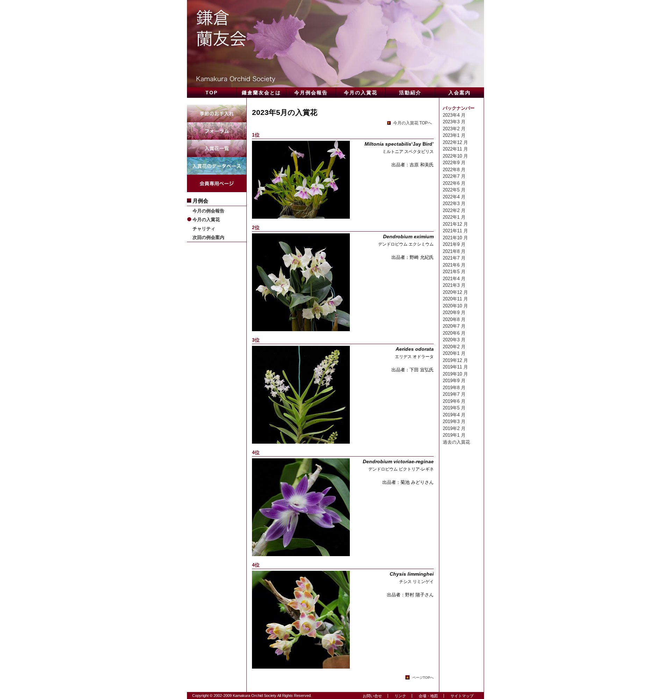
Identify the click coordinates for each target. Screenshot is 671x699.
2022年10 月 (455, 156)
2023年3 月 (454, 121)
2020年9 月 (454, 312)
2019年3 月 (454, 421)
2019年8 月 (454, 387)
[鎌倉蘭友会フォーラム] (216, 125)
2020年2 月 (454, 346)
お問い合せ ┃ (374, 696)
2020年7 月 (454, 326)
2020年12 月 (455, 292)
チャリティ (204, 228)
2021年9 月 (454, 244)
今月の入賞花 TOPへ (412, 123)
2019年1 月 (454, 435)
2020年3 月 (454, 339)
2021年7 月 (454, 258)
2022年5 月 (454, 189)
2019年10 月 (455, 374)
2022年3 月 (454, 203)
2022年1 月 (454, 217)
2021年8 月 (454, 251)
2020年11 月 (455, 298)
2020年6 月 (454, 333)
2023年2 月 (454, 128)
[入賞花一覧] (216, 143)
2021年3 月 (454, 285)
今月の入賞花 (206, 219)
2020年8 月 (454, 319)
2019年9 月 (454, 380)
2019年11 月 (455, 367)
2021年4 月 (454, 278)
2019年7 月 (454, 394)
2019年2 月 (454, 428)
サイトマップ (460, 696)
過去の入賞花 (456, 442)
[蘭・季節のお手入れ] (216, 108)
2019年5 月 (454, 407)
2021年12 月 (455, 224)
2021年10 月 (455, 237)
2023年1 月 (454, 135)
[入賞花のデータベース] (216, 160)
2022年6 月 (454, 183)
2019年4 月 (454, 414)
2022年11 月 (455, 149)
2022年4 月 (454, 196)
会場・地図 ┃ (430, 696)
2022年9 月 (454, 162)
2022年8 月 (454, 169)
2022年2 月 (454, 210)
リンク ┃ (402, 696)
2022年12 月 (455, 142)
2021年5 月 (454, 271)
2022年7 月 (454, 176)
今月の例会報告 (208, 210)
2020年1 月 (454, 353)
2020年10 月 (455, 305)
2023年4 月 (454, 115)
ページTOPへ (423, 677)
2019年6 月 (454, 401)
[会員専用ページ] (216, 178)
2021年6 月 (454, 265)
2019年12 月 (455, 360)
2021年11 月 (455, 230)
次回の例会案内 (208, 237)
